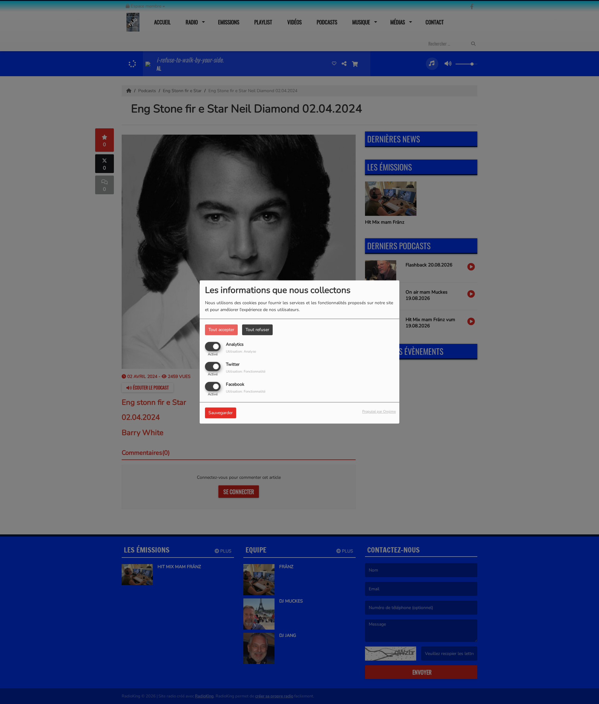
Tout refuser (257, 330)
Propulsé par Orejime (379, 411)
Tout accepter (221, 330)
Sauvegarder (220, 413)
